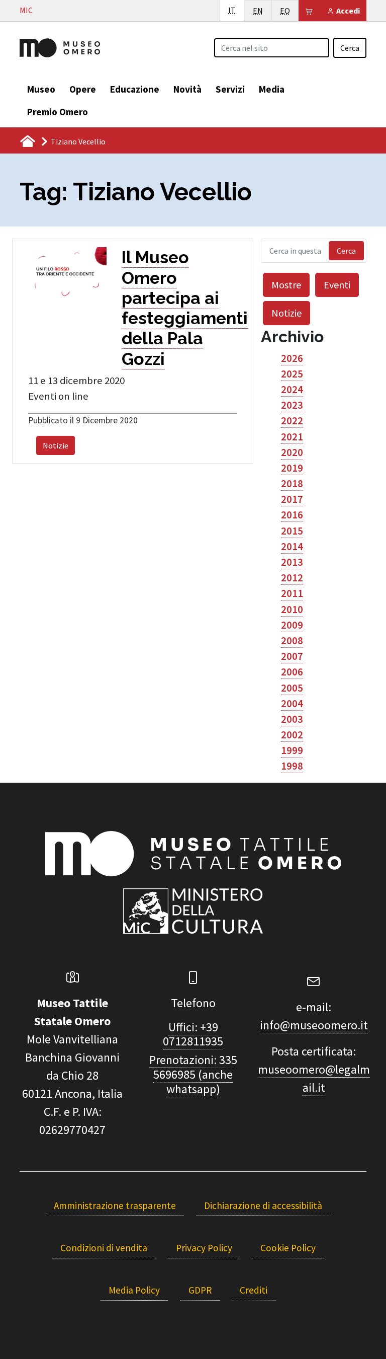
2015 (292, 531)
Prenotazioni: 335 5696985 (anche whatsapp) (193, 1074)
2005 (292, 688)
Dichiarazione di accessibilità (263, 1205)
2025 (292, 374)
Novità (187, 89)
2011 (292, 593)
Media (271, 89)
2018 (292, 483)
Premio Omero (57, 112)
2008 (292, 640)
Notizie (55, 445)
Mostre (286, 284)
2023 (292, 405)
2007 (292, 656)
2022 (292, 420)
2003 (292, 719)
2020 (292, 452)
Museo (41, 89)
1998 (292, 766)
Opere (82, 89)
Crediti (253, 1290)
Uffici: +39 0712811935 (193, 1034)
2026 (292, 358)
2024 (292, 389)
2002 (292, 734)
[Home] (60, 47)
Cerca (349, 48)
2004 (292, 703)
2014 (292, 546)
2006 (292, 671)
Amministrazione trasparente (115, 1205)
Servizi (230, 89)
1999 (292, 750)
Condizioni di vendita (103, 1248)
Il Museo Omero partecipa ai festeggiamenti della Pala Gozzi (185, 308)
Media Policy (134, 1290)
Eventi (337, 284)
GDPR (200, 1290)
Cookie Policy (288, 1248)
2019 (292, 468)
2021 (292, 436)
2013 (292, 562)
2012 (292, 577)
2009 (292, 625)
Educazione (134, 89)
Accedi (347, 11)
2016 (292, 514)
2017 (292, 499)
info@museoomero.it (314, 1025)
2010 (292, 609)
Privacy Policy (204, 1248)
